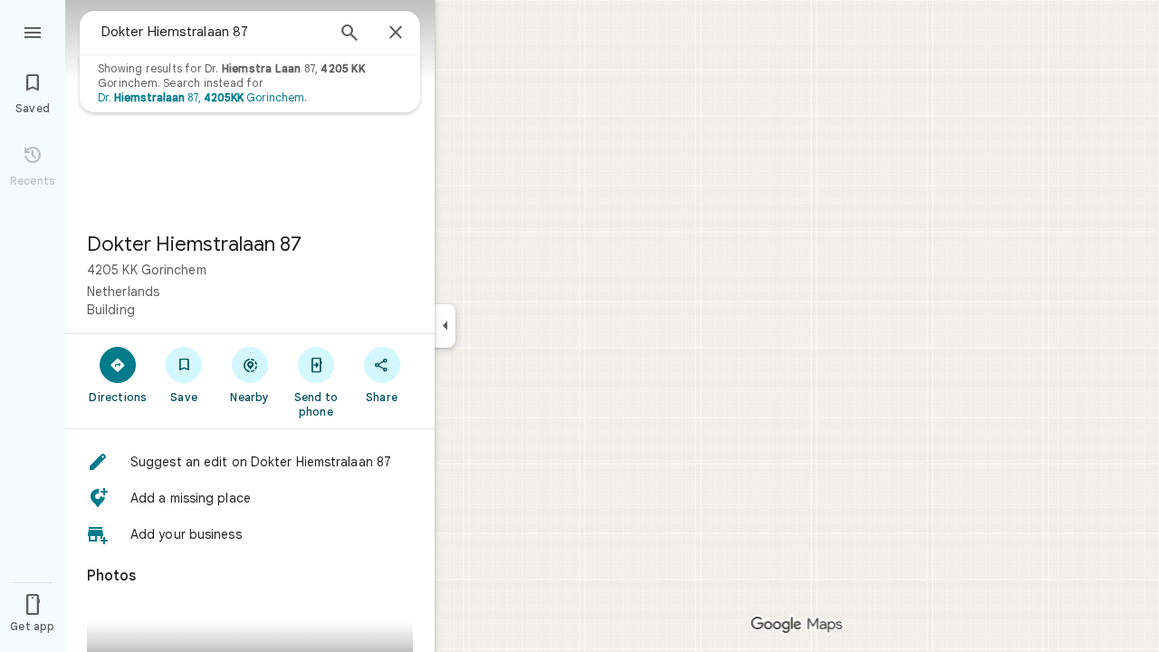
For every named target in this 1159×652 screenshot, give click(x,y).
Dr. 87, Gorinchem (201, 97)
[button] (250, 462)
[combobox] (212, 32)
